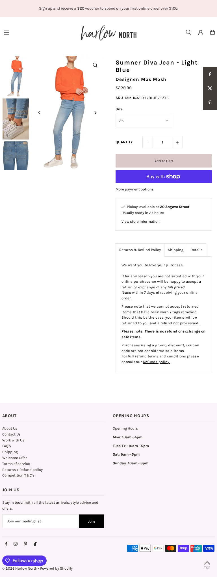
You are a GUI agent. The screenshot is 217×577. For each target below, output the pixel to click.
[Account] (200, 32)
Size (119, 109)
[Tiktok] (35, 544)
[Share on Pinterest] (210, 103)
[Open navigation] (39, 32)
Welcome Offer (14, 458)
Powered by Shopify (56, 568)
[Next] (95, 112)
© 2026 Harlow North (19, 568)
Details (196, 250)
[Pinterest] (25, 544)
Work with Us (13, 440)
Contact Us (11, 434)
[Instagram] (16, 544)
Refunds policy (156, 362)
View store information (140, 221)
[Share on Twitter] (210, 88)
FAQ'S (6, 446)
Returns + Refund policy (22, 469)
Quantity (124, 142)
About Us (9, 428)
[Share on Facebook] (210, 74)
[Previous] (39, 112)
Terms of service (16, 464)
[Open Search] (188, 32)
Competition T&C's (18, 475)
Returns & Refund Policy (140, 250)
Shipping (175, 250)
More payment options (135, 189)
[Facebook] (6, 544)
